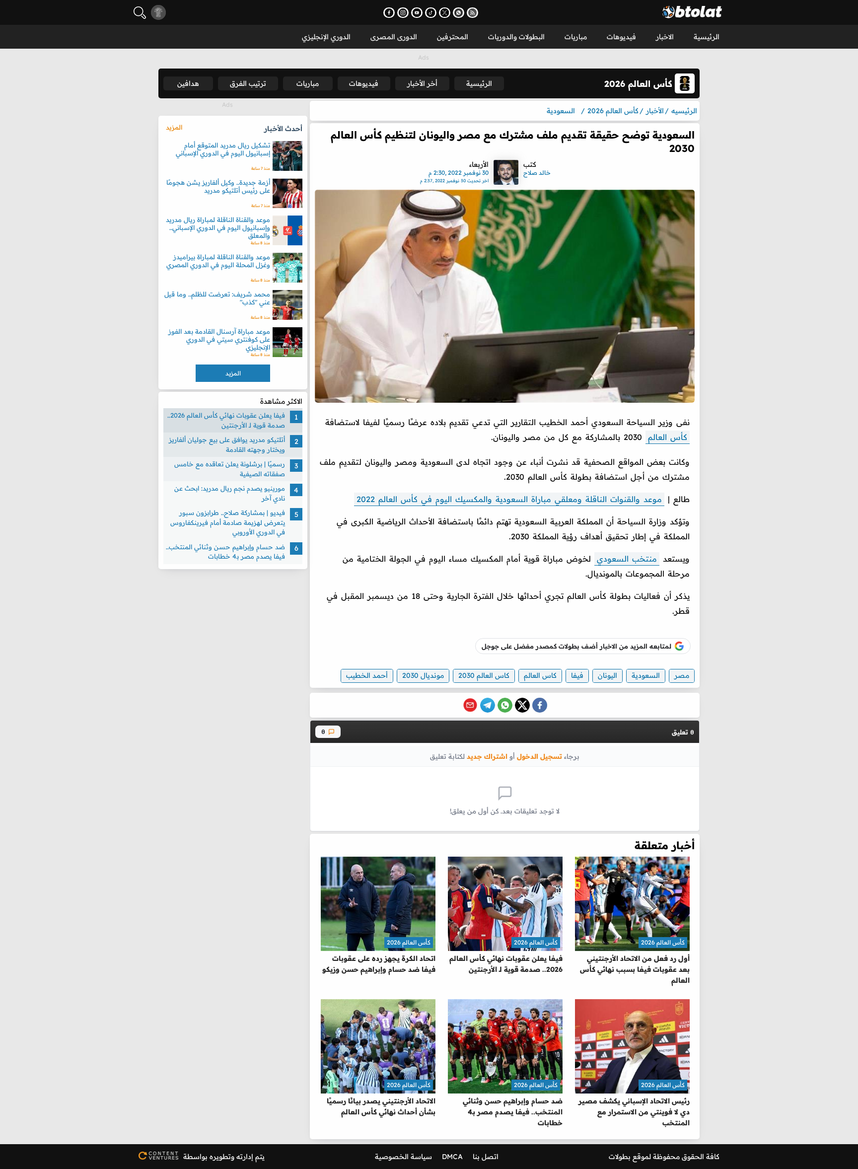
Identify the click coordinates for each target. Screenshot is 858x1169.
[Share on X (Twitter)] (522, 705)
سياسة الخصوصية (403, 1156)
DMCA (452, 1156)
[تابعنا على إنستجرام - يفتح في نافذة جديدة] (403, 12)
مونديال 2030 (423, 675)
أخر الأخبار (422, 83)
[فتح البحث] (139, 12)
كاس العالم (540, 675)
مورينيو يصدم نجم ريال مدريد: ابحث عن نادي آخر (229, 493)
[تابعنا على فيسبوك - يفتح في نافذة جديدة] (389, 12)
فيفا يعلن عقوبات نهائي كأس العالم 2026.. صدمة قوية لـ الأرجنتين (226, 420)
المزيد (174, 127)
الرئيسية (706, 36)
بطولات (620, 1156)
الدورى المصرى (393, 36)
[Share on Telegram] (487, 705)
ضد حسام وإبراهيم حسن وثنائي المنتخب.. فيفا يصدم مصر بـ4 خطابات (225, 552)
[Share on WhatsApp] (505, 705)
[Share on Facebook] (539, 705)
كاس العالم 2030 (483, 675)
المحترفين (452, 36)
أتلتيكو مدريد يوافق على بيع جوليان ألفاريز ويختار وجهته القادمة (227, 444)
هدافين (188, 83)
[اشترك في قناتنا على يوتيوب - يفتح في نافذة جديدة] (417, 12)
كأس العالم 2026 (663, 942)
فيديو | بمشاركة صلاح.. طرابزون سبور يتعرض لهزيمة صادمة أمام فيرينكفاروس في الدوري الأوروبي (227, 522)
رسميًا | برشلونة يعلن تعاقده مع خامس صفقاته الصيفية (229, 469)
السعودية (646, 675)
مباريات (576, 36)
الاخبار (665, 36)
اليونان (607, 675)
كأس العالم (667, 437)
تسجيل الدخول (539, 756)
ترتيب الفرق (248, 83)
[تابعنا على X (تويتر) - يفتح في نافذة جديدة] (444, 12)
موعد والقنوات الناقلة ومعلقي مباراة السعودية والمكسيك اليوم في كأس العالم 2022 (509, 499)
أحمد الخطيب (367, 675)
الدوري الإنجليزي (326, 36)
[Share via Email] (470, 705)
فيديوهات (621, 36)
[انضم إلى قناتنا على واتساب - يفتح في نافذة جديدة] (458, 12)
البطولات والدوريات (516, 36)
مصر (681, 675)
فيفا (577, 675)
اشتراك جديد (487, 756)
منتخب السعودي (627, 559)
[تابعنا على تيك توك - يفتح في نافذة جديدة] (430, 12)
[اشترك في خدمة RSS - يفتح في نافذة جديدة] (472, 12)
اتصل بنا (486, 1156)
